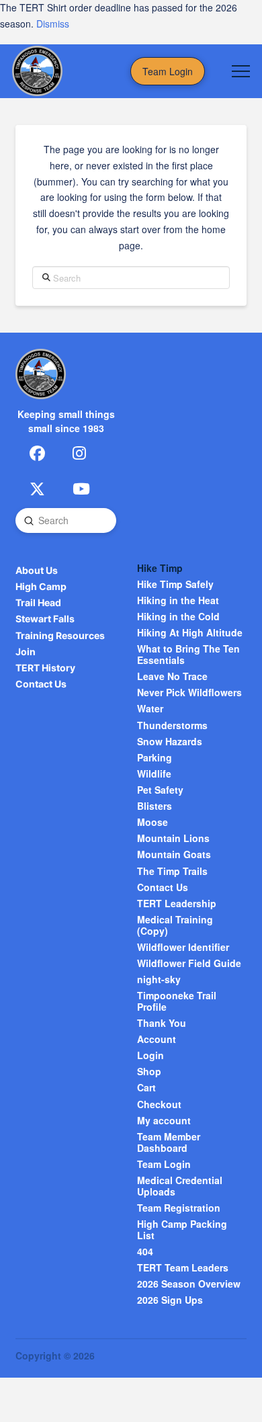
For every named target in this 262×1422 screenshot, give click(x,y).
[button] (241, 71)
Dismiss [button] (52, 23)
